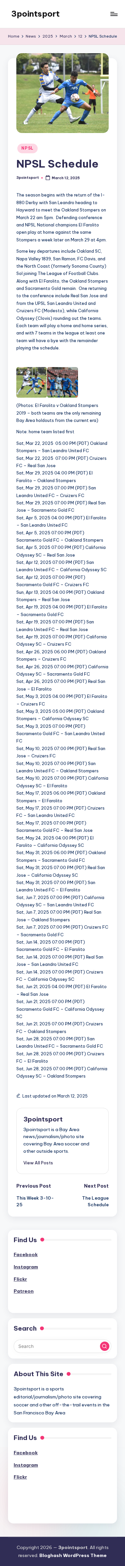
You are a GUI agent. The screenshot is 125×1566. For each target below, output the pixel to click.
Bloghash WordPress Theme (73, 1555)
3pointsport (35, 14)
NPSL (27, 148)
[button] (38, 1162)
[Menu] (113, 14)
